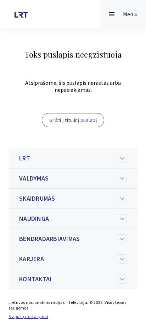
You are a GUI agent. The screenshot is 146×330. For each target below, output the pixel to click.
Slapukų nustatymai (28, 316)
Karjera (31, 259)
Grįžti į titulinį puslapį (73, 120)
